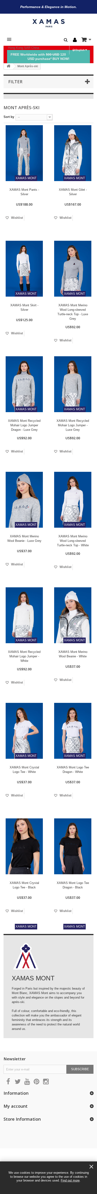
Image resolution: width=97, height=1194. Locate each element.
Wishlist (16, 218)
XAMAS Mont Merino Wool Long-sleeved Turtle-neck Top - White (73, 541)
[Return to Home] (8, 66)
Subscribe (80, 1069)
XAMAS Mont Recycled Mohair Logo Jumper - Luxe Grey (73, 425)
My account (16, 1106)
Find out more (70, 1180)
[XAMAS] (48, 23)
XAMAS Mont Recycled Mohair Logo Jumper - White (24, 656)
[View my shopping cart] (86, 39)
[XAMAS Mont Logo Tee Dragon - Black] (72, 846)
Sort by (9, 117)
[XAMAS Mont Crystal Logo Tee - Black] (24, 846)
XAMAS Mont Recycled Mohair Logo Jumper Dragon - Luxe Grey (24, 425)
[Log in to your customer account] (75, 40)
